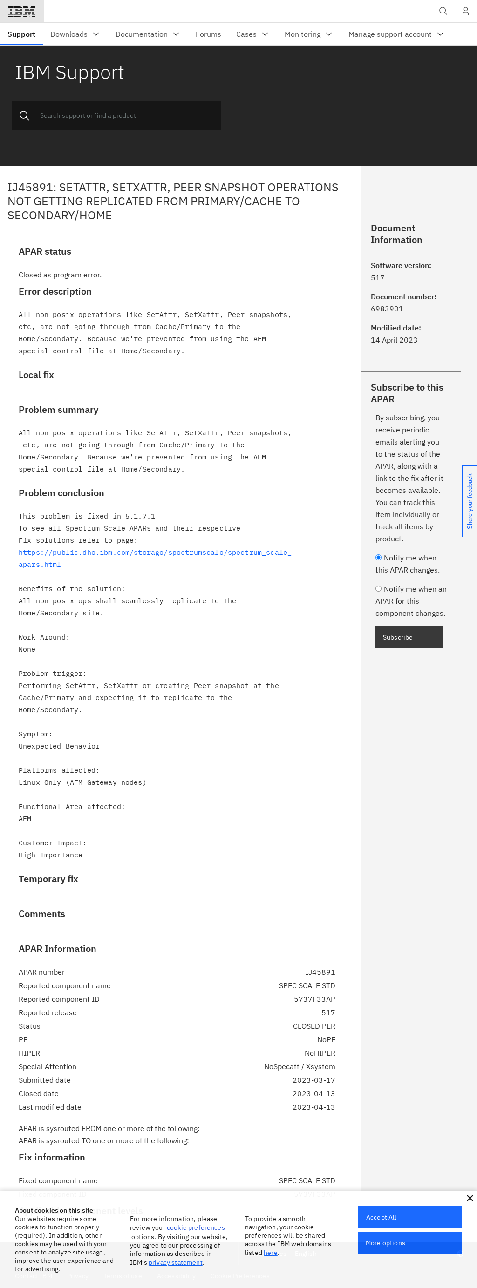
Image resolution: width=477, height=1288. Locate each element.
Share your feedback (469, 501)
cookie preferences (196, 1227)
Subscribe (398, 637)
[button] (470, 1198)
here (271, 1252)
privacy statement (176, 1262)
